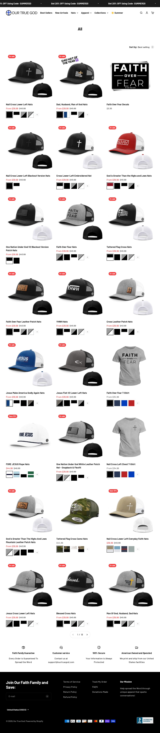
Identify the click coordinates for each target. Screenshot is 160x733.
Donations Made (100, 691)
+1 (137, 403)
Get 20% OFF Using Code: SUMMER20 (61, 3)
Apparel (85, 12)
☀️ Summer (117, 12)
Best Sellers (46, 12)
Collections (100, 12)
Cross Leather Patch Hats (119, 321)
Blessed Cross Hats (66, 613)
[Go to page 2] (87, 634)
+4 (87, 549)
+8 (37, 474)
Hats (73, 12)
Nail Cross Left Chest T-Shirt (121, 464)
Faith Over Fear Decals (118, 104)
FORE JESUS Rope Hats (18, 464)
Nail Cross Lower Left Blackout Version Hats (28, 175)
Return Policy (70, 691)
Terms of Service (71, 681)
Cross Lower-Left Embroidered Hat (74, 175)
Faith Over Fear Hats (66, 247)
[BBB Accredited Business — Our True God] (145, 720)
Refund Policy (70, 697)
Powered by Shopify (34, 721)
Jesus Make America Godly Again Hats (25, 392)
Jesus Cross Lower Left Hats (20, 613)
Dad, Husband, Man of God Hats (72, 104)
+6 (37, 114)
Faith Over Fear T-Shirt (118, 392)
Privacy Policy (70, 686)
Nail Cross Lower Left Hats (19, 104)
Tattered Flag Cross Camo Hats (72, 538)
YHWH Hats (62, 321)
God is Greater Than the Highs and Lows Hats (129, 175)
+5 (137, 623)
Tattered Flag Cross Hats (119, 247)
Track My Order (99, 681)
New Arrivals (61, 12)
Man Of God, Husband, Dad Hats (122, 613)
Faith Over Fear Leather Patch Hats (23, 321)
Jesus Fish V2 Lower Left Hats (71, 392)
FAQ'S (95, 686)
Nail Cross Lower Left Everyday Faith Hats (127, 538)
